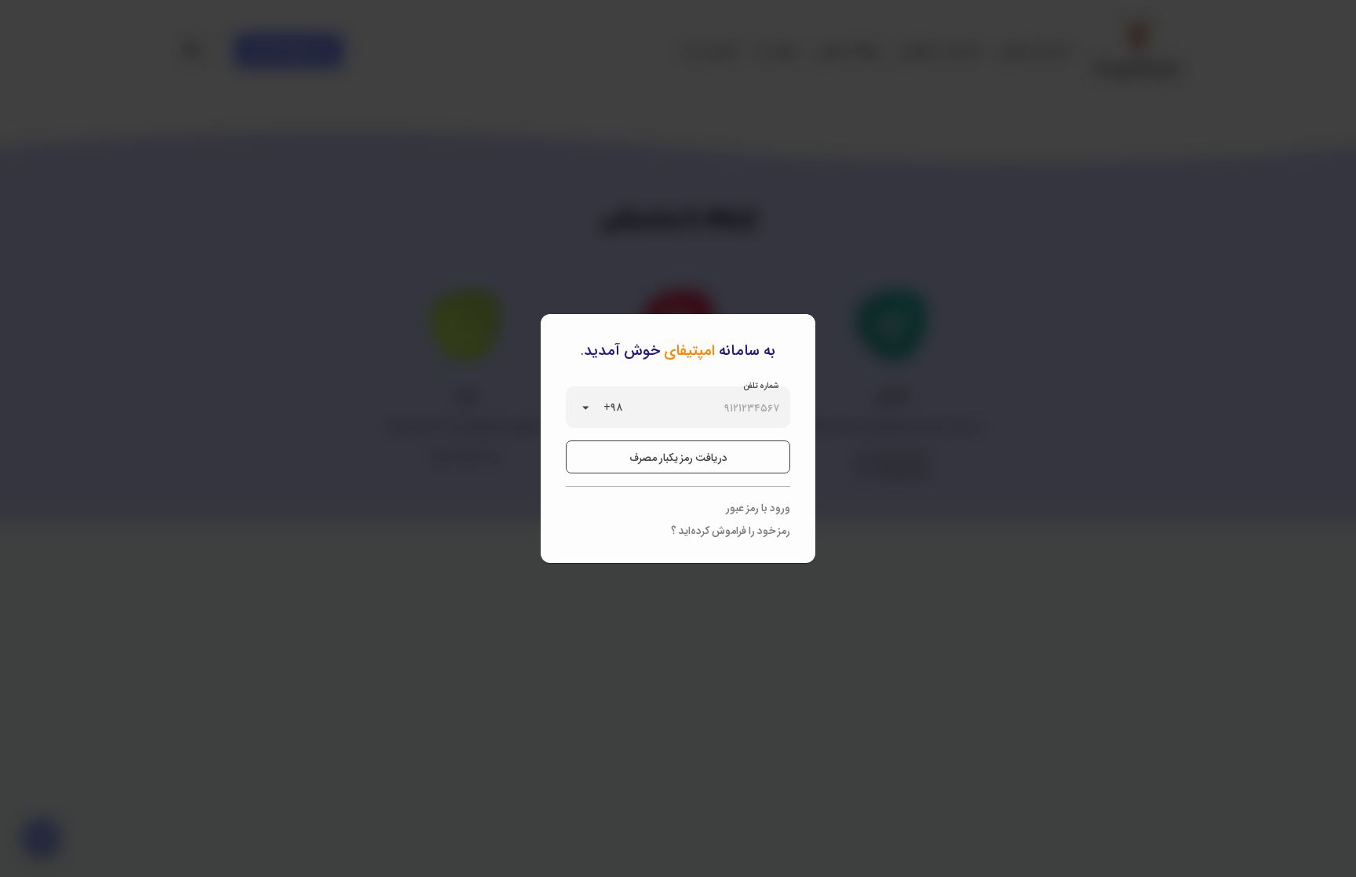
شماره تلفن (761, 384)
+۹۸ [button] (612, 406)
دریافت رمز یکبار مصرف (678, 457)
